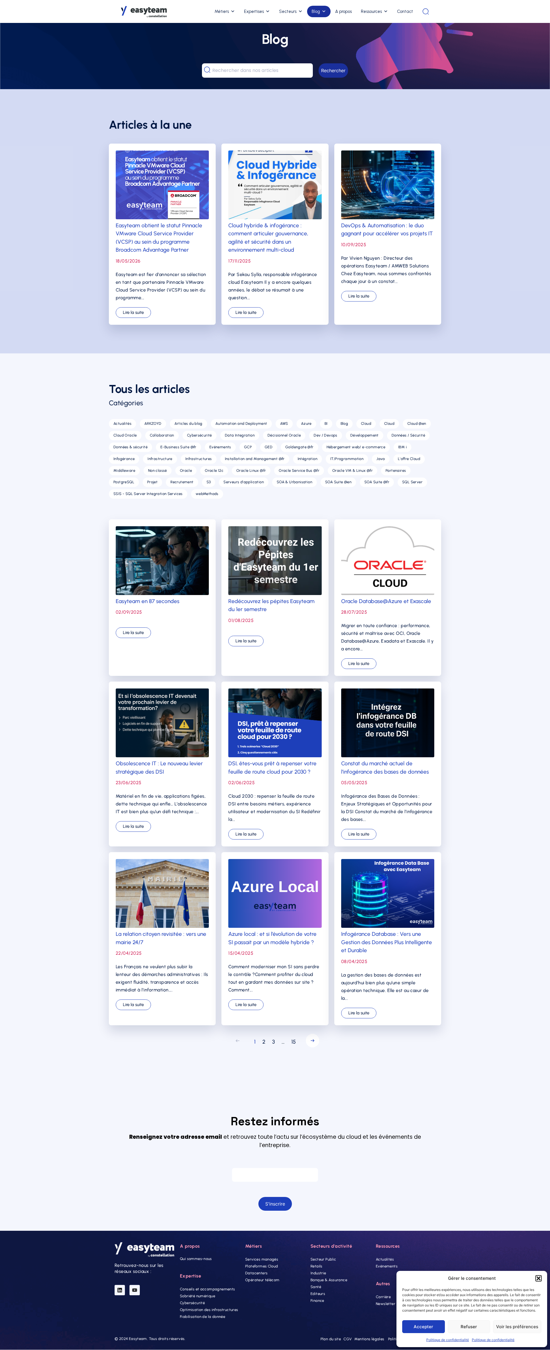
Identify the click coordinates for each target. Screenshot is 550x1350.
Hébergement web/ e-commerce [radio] (356, 447)
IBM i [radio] (402, 447)
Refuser (469, 1326)
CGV (347, 1339)
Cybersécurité (192, 1303)
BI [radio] (326, 423)
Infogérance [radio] (124, 459)
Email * (275, 1162)
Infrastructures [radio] (198, 459)
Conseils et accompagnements (207, 1289)
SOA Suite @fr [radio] (376, 482)
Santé (316, 1287)
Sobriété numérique (197, 1296)
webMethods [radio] (207, 494)
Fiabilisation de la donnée (202, 1317)
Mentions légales (369, 1339)
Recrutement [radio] (181, 482)
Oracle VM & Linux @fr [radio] (352, 470)
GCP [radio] (248, 447)
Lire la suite (133, 312)
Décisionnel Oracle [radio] (284, 435)
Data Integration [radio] (240, 435)
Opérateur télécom (262, 1280)
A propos (343, 11)
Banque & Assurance (329, 1280)
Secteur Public (323, 1259)
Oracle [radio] (186, 470)
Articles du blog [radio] (188, 423)
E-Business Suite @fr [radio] (178, 447)
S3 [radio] (209, 482)
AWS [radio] (284, 423)
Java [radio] (380, 459)
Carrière (383, 1297)
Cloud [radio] (366, 423)
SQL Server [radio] (412, 482)
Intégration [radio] (307, 459)
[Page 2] (311, 1042)
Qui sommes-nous (196, 1259)
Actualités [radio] (122, 423)
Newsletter (385, 1304)
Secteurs (287, 11)
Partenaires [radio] (396, 470)
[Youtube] (134, 1290)
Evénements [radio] (220, 447)
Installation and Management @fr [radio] (255, 459)
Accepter (423, 1326)
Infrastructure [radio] (160, 459)
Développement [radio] (364, 435)
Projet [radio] (152, 482)
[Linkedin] (120, 1290)
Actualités (385, 1259)
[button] (538, 1278)
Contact (405, 11)
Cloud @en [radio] (416, 423)
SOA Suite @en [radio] (338, 482)
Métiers (222, 11)
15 (293, 1041)
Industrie (318, 1273)
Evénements (387, 1266)
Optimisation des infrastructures (209, 1310)
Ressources (371, 11)
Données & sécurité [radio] (130, 447)
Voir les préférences (517, 1326)
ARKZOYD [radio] (153, 423)
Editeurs (318, 1294)
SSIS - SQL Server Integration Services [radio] (148, 494)
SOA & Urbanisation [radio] (294, 482)
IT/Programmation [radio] (347, 459)
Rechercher (333, 70)
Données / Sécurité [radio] (408, 435)
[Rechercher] (426, 11)
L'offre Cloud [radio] (409, 459)
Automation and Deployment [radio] (241, 423)
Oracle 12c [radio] (214, 470)
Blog (316, 11)
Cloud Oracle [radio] (125, 435)
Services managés (261, 1259)
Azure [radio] (306, 423)
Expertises (254, 11)
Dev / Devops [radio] (325, 435)
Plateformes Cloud (261, 1266)
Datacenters (256, 1273)
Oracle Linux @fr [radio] (251, 470)
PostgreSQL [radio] (123, 482)
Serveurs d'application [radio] (243, 482)
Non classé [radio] (157, 470)
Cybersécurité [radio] (199, 435)
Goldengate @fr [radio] (299, 447)
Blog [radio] (344, 423)
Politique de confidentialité (447, 1340)
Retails (317, 1266)
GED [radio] (268, 447)
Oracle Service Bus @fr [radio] (299, 470)
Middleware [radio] (124, 470)
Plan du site (331, 1339)
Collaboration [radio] (162, 435)
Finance (317, 1300)
